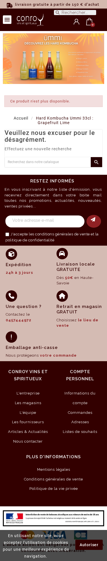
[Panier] (89, 21)
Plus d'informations (53, 456)
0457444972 (18, 320)
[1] (93, 221)
